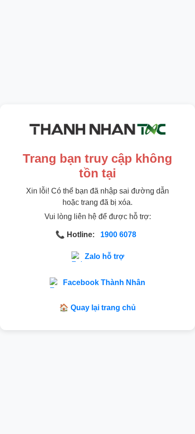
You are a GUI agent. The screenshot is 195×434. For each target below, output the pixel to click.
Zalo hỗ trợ (104, 256)
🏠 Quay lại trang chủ (97, 308)
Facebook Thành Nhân (104, 282)
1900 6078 (118, 235)
